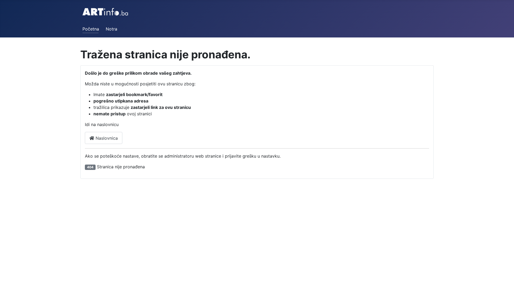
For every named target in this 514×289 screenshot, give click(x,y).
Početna (90, 29)
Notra (111, 29)
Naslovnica (106, 138)
